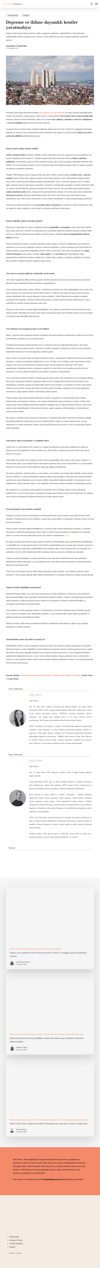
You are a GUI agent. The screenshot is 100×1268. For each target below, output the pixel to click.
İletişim (12, 1247)
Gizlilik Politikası (16, 1243)
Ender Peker (22, 46)
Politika (26, 15)
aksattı (66, 535)
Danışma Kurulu (16, 1240)
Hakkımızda (14, 1237)
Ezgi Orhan (10, 46)
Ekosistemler (13, 15)
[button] (96, 4)
